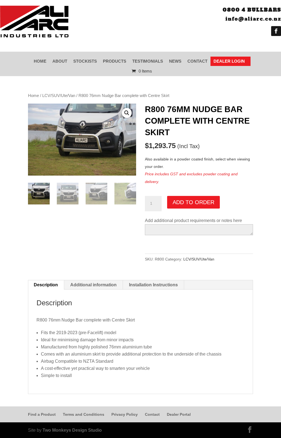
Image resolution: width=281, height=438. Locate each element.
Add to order (193, 202)
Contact (197, 61)
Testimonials (147, 61)
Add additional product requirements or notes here (193, 220)
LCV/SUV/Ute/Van (58, 95)
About (59, 61)
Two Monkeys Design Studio (72, 430)
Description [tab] (46, 284)
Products (114, 61)
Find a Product (42, 414)
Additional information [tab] (93, 284)
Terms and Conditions (83, 414)
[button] (127, 113)
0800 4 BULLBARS (252, 9)
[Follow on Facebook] (276, 31)
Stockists (85, 61)
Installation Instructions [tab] (153, 284)
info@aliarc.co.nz (253, 18)
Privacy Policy (124, 414)
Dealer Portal (179, 414)
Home (40, 61)
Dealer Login (229, 61)
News (175, 61)
